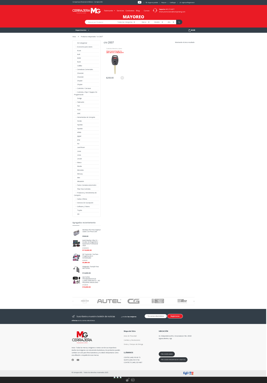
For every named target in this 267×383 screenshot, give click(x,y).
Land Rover (81, 147)
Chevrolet (80, 73)
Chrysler (79, 81)
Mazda (79, 166)
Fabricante (108, 10)
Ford (78, 110)
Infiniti (79, 132)
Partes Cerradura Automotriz (86, 185)
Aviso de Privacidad (130, 336)
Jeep (78, 140)
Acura (79, 51)
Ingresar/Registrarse (188, 2)
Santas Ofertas (82, 199)
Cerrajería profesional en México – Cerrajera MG (87, 2)
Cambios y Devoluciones (132, 340)
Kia (78, 144)
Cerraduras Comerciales (85, 69)
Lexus (79, 151)
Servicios (120, 10)
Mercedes (80, 170)
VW (78, 214)
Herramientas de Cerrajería (86, 117)
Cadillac (79, 66)
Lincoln (79, 159)
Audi (78, 54)
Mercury (80, 174)
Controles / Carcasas (84, 88)
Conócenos (130, 10)
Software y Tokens (83, 206)
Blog (138, 10)
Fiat (78, 106)
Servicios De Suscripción (85, 203)
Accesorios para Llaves (84, 47)
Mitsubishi (80, 181)
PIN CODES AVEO (167, 354)
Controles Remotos (112, 48)
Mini (78, 178)
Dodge (79, 98)
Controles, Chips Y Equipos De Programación (85, 93)
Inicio (74, 37)
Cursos (146, 10)
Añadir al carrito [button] (122, 78)
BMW (79, 58)
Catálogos (173, 2)
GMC (79, 113)
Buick (79, 62)
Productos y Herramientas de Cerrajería (85, 194)
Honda (79, 121)
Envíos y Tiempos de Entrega (133, 344)
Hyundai (79, 125)
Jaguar (79, 136)
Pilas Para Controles (84, 189)
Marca (79, 162)
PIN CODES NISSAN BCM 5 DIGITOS (173, 360)
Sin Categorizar (82, 43)
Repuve (163, 2)
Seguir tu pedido (153, 2)
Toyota (79, 210)
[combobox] (100, 22)
